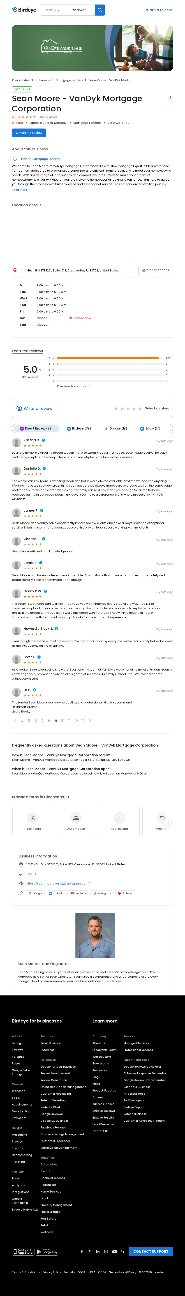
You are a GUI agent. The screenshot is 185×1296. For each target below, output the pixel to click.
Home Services (51, 1191)
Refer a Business (135, 1114)
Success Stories (103, 1104)
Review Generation (54, 1080)
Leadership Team (104, 1050)
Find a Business (134, 1094)
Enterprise (48, 1050)
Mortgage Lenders (69, 80)
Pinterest (128, 893)
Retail (45, 1225)
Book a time (100, 1063)
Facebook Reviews (53, 1127)
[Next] (168, 822)
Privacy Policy (52, 1272)
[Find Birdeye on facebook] (82, 1251)
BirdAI (16, 1178)
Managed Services (136, 1043)
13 (83, 721)
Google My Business (55, 1121)
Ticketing (18, 1162)
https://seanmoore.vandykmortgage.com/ (58, 883)
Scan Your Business (137, 1087)
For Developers (134, 1100)
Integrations (20, 1192)
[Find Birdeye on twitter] (90, 1251)
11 (69, 721)
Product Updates (104, 1090)
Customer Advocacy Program (144, 1121)
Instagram (104, 893)
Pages (16, 1063)
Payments (19, 1118)
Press (96, 1084)
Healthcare (48, 1185)
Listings (17, 1043)
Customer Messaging (56, 1094)
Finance (44, 80)
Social (16, 1098)
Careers (98, 1097)
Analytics (18, 1185)
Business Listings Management (62, 1134)
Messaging (19, 1135)
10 (63, 721)
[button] (15, 721)
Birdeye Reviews (103, 1111)
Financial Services (53, 1178)
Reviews (17, 1050)
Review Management (55, 1073)
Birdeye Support (135, 1107)
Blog (95, 1077)
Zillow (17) (153, 428)
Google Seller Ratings (21, 1072)
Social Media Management (59, 1148)
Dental (45, 1171)
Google (37, 893)
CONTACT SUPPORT (150, 1251)
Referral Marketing (53, 1100)
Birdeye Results (103, 1117)
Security (69, 1272)
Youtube (81, 893)
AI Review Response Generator (145, 1073)
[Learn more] (92, 935)
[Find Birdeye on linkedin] (98, 1251)
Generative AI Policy (122, 1272)
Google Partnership (20, 1201)
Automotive (49, 1164)
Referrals (18, 1057)
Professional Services (138, 1050)
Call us (31, 874)
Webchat (18, 1091)
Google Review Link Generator (144, 1080)
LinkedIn (59, 893)
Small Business (51, 1043)
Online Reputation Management (63, 1087)
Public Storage (50, 1212)
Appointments (22, 1104)
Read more (19, 190)
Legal (44, 1198)
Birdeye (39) (81, 428)
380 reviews (48, 117)
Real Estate (48, 1218)
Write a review (159, 10)
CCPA (102, 1272)
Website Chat (50, 1107)
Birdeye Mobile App (25, 1209)
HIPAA (91, 1272)
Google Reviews (52, 1114)
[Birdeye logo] (25, 10)
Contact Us (100, 1131)
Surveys (17, 1141)
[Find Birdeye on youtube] (114, 1251)
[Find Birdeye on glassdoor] (122, 1251)
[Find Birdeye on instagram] (106, 1251)
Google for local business (58, 1067)
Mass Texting (21, 1111)
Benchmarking (22, 1155)
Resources (99, 1070)
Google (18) (118, 428)
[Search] (100, 10)
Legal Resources (103, 1124)
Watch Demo (101, 1057)
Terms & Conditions (26, 1272)
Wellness (47, 1232)
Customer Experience (56, 1141)
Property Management (56, 1205)
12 (76, 721)
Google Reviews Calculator (142, 1067)
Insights (17, 1148)
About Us (98, 1043)
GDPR (81, 1272)
